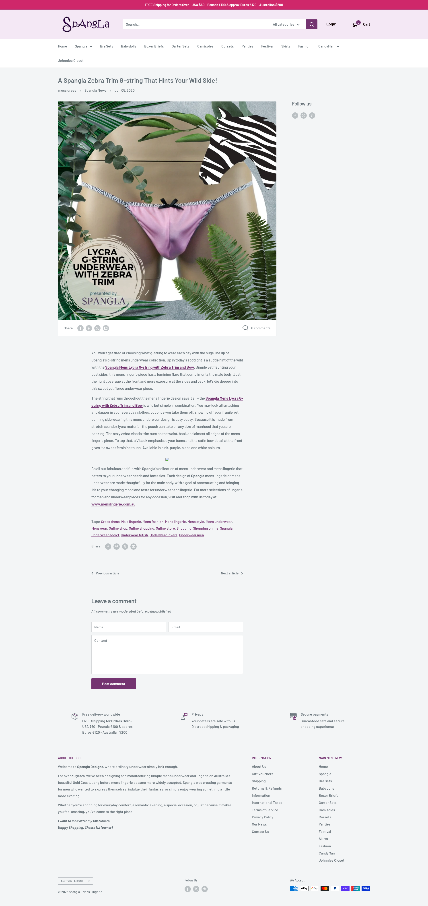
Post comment (113, 683)
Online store (165, 528)
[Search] (311, 24)
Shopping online (205, 528)
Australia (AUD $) (71, 881)
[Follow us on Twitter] (303, 115)
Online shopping (141, 528)
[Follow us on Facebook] (295, 115)
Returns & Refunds (267, 788)
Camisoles (205, 46)
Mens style (195, 521)
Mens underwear (219, 521)
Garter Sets (180, 46)
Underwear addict (105, 535)
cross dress (67, 90)
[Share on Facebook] (80, 327)
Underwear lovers (163, 535)
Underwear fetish (134, 535)
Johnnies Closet (71, 60)
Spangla (81, 46)
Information (261, 795)
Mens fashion (153, 521)
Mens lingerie (175, 521)
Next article (230, 573)
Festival (267, 46)
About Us (259, 766)
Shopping (184, 528)
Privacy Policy (262, 817)
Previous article (107, 573)
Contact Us (260, 831)
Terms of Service (265, 810)
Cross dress (110, 521)
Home (62, 46)
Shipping (259, 781)
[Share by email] (106, 327)
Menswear (99, 528)
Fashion (304, 46)
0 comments (261, 328)
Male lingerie (131, 521)
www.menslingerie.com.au (113, 504)
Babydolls (128, 46)
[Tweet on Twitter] (97, 327)
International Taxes (267, 802)
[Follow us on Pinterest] (312, 115)
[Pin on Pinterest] (89, 327)
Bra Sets (106, 46)
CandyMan (326, 46)
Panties (247, 46)
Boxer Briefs (154, 46)
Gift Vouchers (262, 774)
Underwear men (191, 535)
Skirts (285, 46)
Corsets (227, 46)
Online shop (118, 528)
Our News (259, 824)
